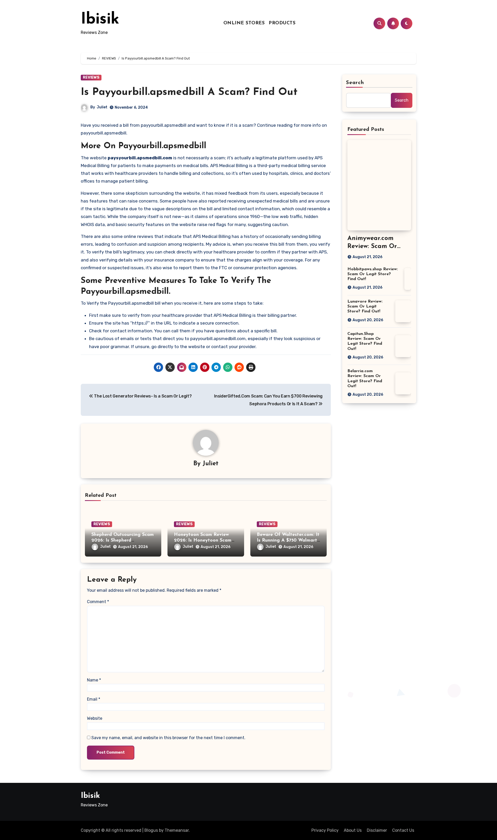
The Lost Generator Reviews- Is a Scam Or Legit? (142, 396)
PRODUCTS (282, 23)
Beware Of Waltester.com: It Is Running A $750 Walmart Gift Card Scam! (288, 540)
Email (93, 699)
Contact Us (403, 830)
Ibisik (100, 19)
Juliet (102, 107)
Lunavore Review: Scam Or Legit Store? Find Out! (365, 306)
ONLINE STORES (244, 23)
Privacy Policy (325, 830)
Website (94, 718)
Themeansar (177, 830)
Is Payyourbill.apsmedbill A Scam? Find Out (189, 92)
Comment (98, 601)
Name (94, 680)
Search (355, 82)
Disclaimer (377, 830)
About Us (353, 830)
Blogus (151, 830)
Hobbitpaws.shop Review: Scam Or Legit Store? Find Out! (372, 274)
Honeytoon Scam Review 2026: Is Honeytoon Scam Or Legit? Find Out (202, 540)
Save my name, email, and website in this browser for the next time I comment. (168, 737)
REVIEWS (91, 77)
